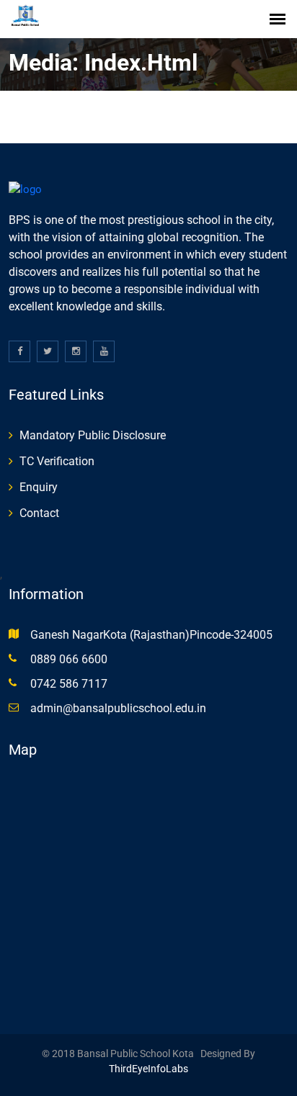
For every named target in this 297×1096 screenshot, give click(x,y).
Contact (39, 513)
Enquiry (38, 487)
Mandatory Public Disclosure (92, 435)
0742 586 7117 (68, 684)
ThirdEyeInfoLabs (148, 1068)
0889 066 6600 (68, 659)
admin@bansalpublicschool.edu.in (118, 708)
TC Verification (56, 461)
